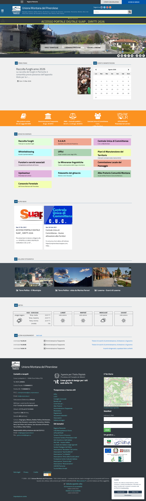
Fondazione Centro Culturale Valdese (65, 459)
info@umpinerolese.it (23, 396)
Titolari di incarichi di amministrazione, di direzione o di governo (112, 341)
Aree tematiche (51, 47)
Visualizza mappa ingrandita (111, 408)
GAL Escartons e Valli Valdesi (63, 440)
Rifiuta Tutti (135, 492)
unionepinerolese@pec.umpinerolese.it (28, 393)
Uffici (55, 394)
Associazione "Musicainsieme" (63, 464)
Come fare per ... (59, 404)
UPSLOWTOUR (58, 433)
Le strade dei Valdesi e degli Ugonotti (65, 445)
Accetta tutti (120, 492)
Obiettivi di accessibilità (73, 491)
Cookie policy (125, 488)
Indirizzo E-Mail (109, 415)
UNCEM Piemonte (59, 466)
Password (107, 422)
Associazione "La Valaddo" (62, 454)
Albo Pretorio (58, 406)
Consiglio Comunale (60, 399)
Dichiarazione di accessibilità (73, 486)
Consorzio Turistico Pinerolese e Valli (65, 437)
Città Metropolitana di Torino (63, 430)
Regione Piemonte (32, 2)
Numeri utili (57, 401)
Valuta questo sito (74, 483)
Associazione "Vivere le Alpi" (63, 461)
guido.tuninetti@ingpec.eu (24, 435)
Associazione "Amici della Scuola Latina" (66, 456)
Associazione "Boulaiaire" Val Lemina (65, 449)
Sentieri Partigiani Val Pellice (63, 447)
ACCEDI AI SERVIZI (133, 2)
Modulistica (57, 411)
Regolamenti (58, 413)
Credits (36, 472)
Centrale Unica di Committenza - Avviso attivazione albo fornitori (56, 233)
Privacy (26, 472)
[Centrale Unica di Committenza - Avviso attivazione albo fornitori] (58, 215)
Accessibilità (47, 472)
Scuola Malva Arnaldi (60, 468)
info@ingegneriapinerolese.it (26, 433)
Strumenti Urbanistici (60, 415)
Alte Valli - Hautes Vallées (62, 442)
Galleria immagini (59, 420)
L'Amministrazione (72, 55)
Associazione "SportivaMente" (63, 452)
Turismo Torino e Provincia (62, 435)
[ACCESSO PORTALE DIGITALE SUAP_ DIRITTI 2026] (28, 215)
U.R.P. (55, 396)
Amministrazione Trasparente (63, 408)
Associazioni (58, 418)
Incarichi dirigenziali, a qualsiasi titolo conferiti (117, 348)
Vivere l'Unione (94, 47)
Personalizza (128, 495)
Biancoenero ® (81, 481)
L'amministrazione (73, 47)
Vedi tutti (39, 335)
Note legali (17, 472)
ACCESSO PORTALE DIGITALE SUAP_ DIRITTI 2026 (28, 232)
